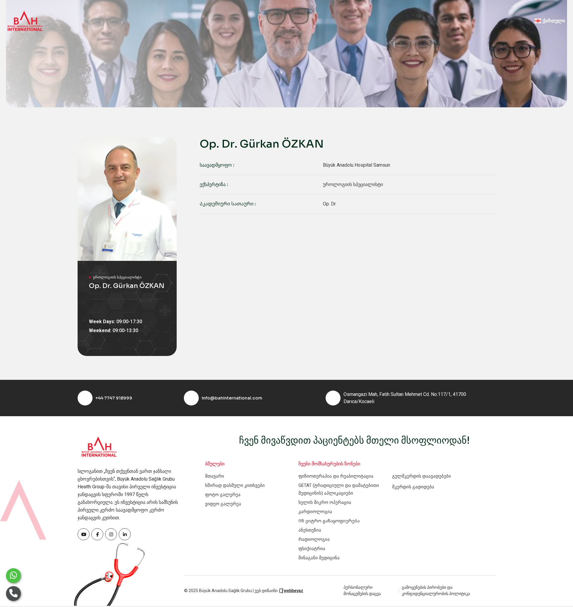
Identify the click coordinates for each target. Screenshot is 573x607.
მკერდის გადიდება (413, 487)
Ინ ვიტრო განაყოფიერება (329, 521)
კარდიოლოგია (315, 511)
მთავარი (214, 476)
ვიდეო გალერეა (223, 504)
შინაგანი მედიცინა (319, 557)
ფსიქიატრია (311, 548)
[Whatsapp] (13, 575)
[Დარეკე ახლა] (13, 593)
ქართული (554, 21)
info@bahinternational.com (232, 398)
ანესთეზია (309, 530)
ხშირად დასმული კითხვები (235, 485)
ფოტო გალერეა (223, 494)
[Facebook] (84, 534)
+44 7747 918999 (114, 398)
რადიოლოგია (314, 539)
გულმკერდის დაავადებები (421, 476)
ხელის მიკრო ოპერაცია (324, 502)
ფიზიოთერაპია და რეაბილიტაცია (335, 476)
